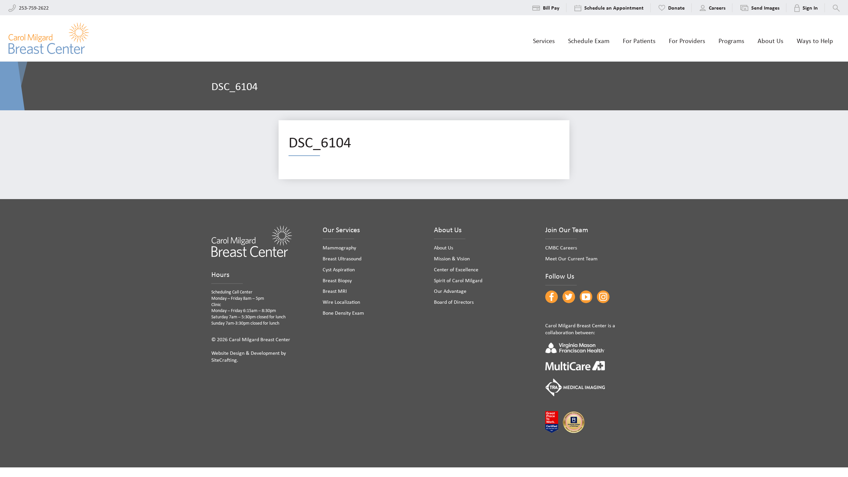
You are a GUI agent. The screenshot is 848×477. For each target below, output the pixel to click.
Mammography (339, 247)
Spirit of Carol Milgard (458, 280)
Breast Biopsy (337, 280)
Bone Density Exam (343, 312)
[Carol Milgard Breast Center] (48, 38)
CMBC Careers (561, 247)
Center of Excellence (456, 269)
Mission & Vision (452, 258)
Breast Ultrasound (342, 258)
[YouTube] (586, 297)
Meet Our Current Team (571, 258)
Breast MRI (335, 290)
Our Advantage (450, 290)
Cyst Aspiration (339, 269)
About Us (443, 247)
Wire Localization (341, 301)
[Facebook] (551, 297)
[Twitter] (568, 297)
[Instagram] (603, 297)
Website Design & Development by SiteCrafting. (248, 356)
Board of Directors (454, 301)
